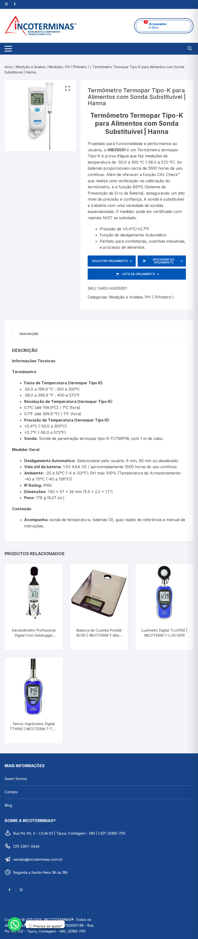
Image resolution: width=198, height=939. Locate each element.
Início (9, 67)
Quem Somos (16, 778)
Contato (11, 792)
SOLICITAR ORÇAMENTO (112, 261)
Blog (8, 805)
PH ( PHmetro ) (77, 67)
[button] (67, 88)
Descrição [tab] (29, 334)
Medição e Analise (30, 67)
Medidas (55, 67)
